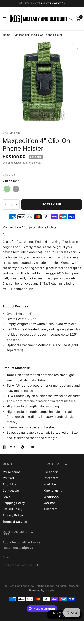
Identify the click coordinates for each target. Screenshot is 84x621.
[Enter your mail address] (37, 565)
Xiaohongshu (53, 490)
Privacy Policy (13, 515)
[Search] (71, 18)
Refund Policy (12, 509)
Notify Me (51, 204)
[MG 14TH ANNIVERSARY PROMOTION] (42, 3)
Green (7, 189)
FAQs (6, 497)
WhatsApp (51, 497)
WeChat (49, 503)
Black (16, 189)
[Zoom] (76, 47)
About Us (9, 484)
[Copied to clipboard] (33, 447)
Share (11, 446)
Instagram (51, 478)
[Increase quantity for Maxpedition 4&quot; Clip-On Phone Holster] (16, 204)
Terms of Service (15, 522)
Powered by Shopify (42, 590)
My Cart (8, 478)
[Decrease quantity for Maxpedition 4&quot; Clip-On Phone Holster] (6, 204)
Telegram (50, 509)
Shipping (8, 162)
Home (6, 34)
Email (6, 557)
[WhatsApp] (23, 447)
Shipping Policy (14, 503)
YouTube (50, 484)
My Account (11, 472)
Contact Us (11, 490)
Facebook (51, 472)
